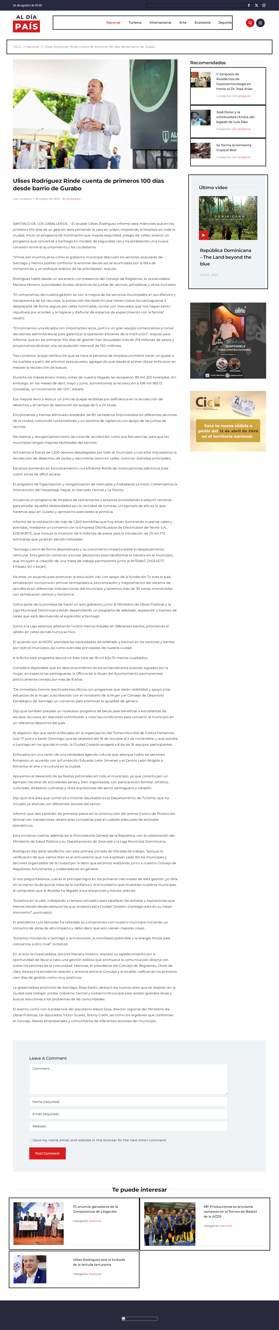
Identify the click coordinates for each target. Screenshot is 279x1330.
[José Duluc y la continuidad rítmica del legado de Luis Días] (201, 112)
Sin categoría (241, 96)
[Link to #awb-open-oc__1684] (260, 23)
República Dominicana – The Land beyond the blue (225, 257)
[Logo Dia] (26, 14)
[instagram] (264, 5)
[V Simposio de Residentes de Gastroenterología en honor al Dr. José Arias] (201, 75)
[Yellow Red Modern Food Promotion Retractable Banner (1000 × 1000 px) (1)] (228, 304)
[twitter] (256, 5)
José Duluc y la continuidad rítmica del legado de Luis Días (235, 117)
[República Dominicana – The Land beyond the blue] (228, 199)
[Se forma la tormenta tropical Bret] (201, 146)
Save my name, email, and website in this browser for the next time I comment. (100, 1140)
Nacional (95, 1220)
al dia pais (74, 198)
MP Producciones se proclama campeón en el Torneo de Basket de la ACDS (230, 1211)
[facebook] (249, 5)
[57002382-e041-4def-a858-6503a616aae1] (95, 61)
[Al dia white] (139, 1318)
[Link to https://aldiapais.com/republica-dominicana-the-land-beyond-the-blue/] (203, 235)
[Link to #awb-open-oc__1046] (250, 23)
